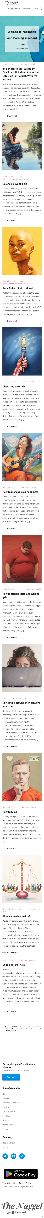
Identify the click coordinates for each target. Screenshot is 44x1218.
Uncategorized (7, 64)
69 (22, 1029)
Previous (14, 1027)
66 (7, 1029)
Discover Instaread (30, 8)
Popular (5, 1098)
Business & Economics (11, 1103)
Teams (5, 1147)
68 (17, 1029)
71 (31, 1029)
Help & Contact (8, 1143)
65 (39, 1027)
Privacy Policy (25, 1183)
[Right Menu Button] (42, 1217)
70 (26, 1029)
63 (29, 1027)
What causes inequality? (16, 916)
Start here (20, 49)
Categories (13, 8)
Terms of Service (9, 1183)
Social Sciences (9, 1111)
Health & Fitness (8, 177)
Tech (4, 179)
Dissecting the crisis (13, 386)
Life (14, 281)
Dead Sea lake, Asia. (13, 964)
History (5, 382)
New (4, 1094)
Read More (12, 116)
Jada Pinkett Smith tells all (17, 288)
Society (13, 382)
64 (34, 1027)
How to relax (9, 811)
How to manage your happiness (20, 491)
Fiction (5, 1129)
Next (8, 1031)
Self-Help (20, 177)
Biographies (6, 281)
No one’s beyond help (14, 183)
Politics (5, 1107)
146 (40, 1029)
